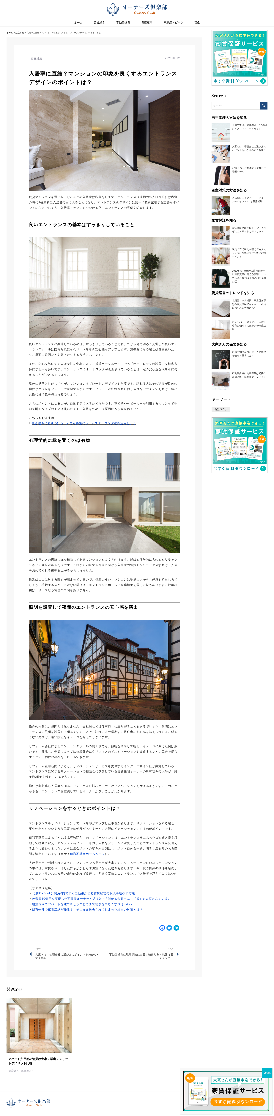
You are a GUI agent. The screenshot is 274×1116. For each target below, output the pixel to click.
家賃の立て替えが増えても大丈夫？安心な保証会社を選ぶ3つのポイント (249, 253)
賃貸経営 (99, 22)
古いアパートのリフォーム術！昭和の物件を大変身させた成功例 (249, 326)
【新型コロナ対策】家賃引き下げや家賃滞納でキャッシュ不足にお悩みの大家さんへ (249, 304)
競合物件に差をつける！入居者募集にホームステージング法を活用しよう (84, 423)
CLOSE (267, 1072)
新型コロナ (220, 409)
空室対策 (19, 32)
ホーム (10, 32)
